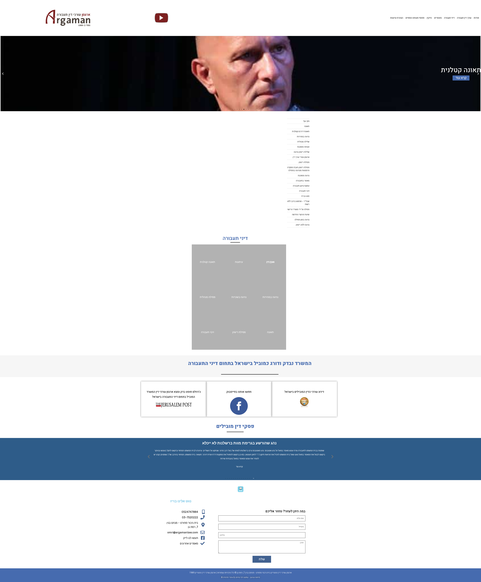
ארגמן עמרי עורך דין (301, 157)
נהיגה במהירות (303, 137)
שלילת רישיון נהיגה (301, 152)
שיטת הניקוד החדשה (300, 214)
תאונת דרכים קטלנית (300, 131)
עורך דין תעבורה (464, 18)
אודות (476, 18)
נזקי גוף (306, 121)
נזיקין (429, 18)
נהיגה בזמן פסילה (302, 220)
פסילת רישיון (304, 162)
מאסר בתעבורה (302, 181)
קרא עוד (239, 466)
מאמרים (438, 18)
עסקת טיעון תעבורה (301, 186)
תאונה (306, 126)
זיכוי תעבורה (304, 191)
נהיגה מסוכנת (303, 175)
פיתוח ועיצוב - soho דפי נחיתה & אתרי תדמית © (240, 577)
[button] (248, 109)
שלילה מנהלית (303, 142)
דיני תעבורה (449, 18)
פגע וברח (305, 196)
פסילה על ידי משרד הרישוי (298, 209)
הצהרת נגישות (396, 18)
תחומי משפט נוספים (414, 18)
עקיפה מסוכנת (303, 147)
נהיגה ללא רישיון (302, 225)
